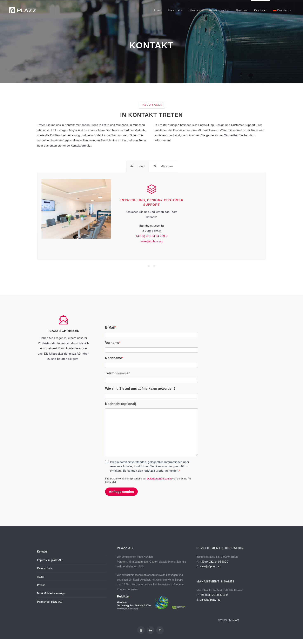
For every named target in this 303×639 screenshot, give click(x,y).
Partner (242, 10)
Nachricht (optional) (120, 404)
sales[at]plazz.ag (151, 241)
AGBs (40, 576)
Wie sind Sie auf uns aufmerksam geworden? (140, 388)
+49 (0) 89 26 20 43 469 (213, 594)
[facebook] (160, 630)
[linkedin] (150, 630)
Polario (41, 585)
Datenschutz (44, 568)
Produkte (175, 10)
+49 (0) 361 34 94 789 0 (151, 236)
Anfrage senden (121, 491)
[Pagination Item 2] (154, 266)
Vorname (112, 342)
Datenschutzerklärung (159, 478)
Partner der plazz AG (49, 601)
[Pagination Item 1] (149, 266)
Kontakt (260, 10)
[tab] (137, 166)
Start (158, 10)
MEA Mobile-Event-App (51, 593)
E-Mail (110, 327)
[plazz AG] (22, 10)
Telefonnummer (117, 373)
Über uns (195, 10)
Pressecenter (219, 10)
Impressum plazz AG (49, 560)
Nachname (113, 358)
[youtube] (141, 630)
